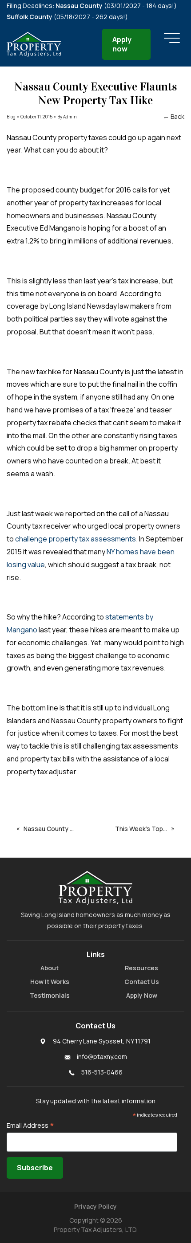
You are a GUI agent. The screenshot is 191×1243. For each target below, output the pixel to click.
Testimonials (50, 995)
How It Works (49, 981)
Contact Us (141, 981)
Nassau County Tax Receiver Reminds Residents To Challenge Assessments (57, 828)
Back (177, 116)
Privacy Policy (95, 1206)
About (49, 968)
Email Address (30, 1125)
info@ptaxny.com (102, 1056)
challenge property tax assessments (75, 539)
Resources (141, 968)
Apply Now (141, 995)
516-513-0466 (102, 1072)
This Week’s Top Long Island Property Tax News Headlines (143, 828)
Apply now (121, 44)
